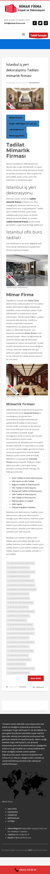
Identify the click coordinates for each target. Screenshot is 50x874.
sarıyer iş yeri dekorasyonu (21, 651)
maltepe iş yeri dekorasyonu (21, 642)
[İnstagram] (46, 23)
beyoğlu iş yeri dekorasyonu (22, 611)
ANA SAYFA (12, 809)
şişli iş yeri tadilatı (17, 664)
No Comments (38, 687)
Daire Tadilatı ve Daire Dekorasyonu (27, 478)
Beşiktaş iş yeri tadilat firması (22, 585)
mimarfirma (34, 83)
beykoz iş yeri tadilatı (19, 607)
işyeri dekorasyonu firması (21, 625)
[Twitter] (40, 23)
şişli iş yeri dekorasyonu (20, 660)
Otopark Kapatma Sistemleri (24, 507)
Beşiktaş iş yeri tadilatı (19, 594)
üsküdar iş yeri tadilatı (19, 673)
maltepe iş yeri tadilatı (19, 646)
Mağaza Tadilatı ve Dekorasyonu (26, 484)
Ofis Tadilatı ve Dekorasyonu (24, 488)
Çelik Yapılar (17, 504)
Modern (22, 687)
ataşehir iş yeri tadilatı (19, 567)
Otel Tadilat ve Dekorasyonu (24, 497)
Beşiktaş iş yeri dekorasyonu (21, 581)
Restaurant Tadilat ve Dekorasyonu (27, 491)
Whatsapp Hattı (16, 135)
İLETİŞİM (11, 821)
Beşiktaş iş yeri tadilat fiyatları (22, 589)
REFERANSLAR (13, 818)
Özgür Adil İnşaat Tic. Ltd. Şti (22, 123)
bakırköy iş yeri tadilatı (19, 576)
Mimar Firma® (15, 117)
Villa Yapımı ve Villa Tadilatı (23, 481)
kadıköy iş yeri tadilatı (19, 638)
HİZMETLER (12, 815)
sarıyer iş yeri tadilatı (19, 655)
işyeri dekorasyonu (18, 620)
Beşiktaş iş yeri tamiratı (19, 598)
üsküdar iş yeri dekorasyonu (22, 668)
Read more (36, 678)
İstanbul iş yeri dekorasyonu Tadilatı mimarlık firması (22, 70)
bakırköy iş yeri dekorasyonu (22, 572)
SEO (30, 850)
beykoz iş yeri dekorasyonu (21, 603)
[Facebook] (35, 23)
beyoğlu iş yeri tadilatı (19, 616)
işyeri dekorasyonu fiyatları (21, 629)
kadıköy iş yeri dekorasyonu (21, 633)
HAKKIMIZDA (13, 812)
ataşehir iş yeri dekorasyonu (22, 563)
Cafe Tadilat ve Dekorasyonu (24, 494)
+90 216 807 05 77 (22, 20)
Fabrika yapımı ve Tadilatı (22, 501)
